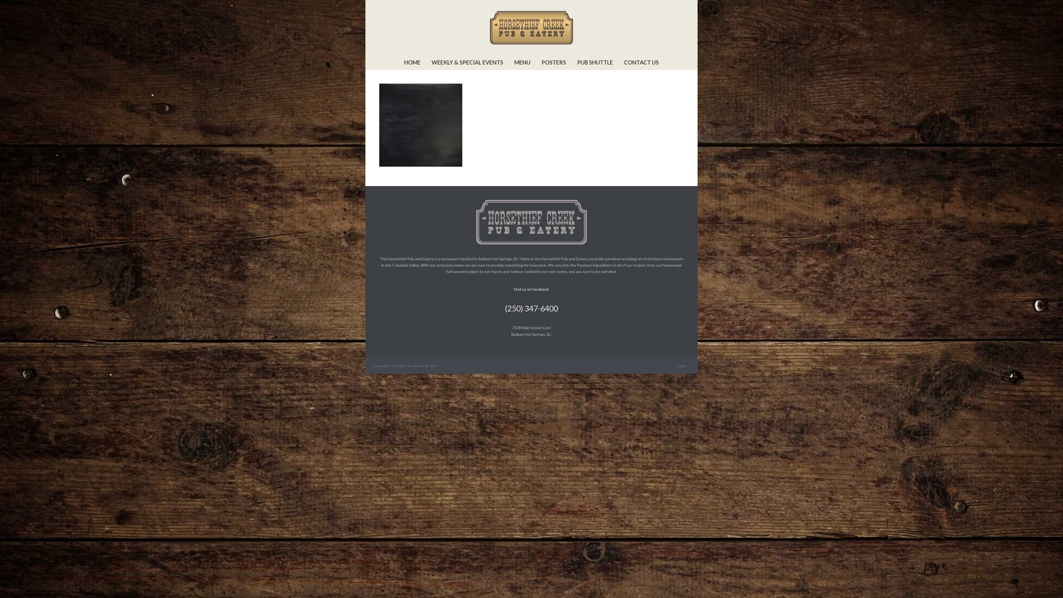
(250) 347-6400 (531, 308)
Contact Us (641, 62)
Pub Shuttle (595, 62)
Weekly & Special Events (467, 62)
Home (412, 62)
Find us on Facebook (531, 289)
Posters (553, 62)
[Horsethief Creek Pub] (531, 27)
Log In (681, 366)
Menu (522, 62)
